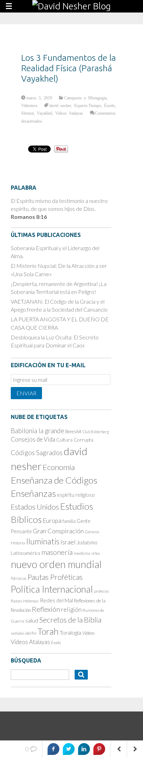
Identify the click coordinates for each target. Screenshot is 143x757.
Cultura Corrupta (74, 440)
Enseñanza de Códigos (54, 480)
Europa (52, 520)
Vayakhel (44, 113)
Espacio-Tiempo (87, 105)
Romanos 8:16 (29, 216)
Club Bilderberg (96, 431)
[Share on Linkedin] (84, 749)
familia (69, 521)
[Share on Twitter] (69, 749)
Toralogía (70, 632)
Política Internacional (52, 589)
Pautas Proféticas (55, 577)
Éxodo (109, 105)
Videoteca (29, 105)
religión (71, 609)
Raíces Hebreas (25, 600)
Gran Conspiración (58, 531)
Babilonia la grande (37, 431)
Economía (59, 467)
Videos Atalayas (69, 113)
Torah (48, 631)
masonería (57, 552)
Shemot (27, 113)
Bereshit (73, 431)
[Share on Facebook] (53, 749)
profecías (101, 591)
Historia (18, 542)
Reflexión (46, 609)
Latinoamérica (25, 553)
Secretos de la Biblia (70, 619)
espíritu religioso (76, 495)
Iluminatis (42, 541)
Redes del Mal (56, 600)
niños (95, 553)
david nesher (60, 105)
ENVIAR (26, 393)
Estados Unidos (35, 506)
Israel (68, 542)
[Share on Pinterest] (99, 749)
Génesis (92, 531)
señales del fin (23, 633)
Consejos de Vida (33, 439)
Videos (88, 633)
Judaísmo (87, 542)
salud (31, 620)
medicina (82, 553)
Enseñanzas (33, 493)
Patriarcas (18, 578)
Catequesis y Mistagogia (85, 98)
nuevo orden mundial (56, 564)
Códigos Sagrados (36, 452)
